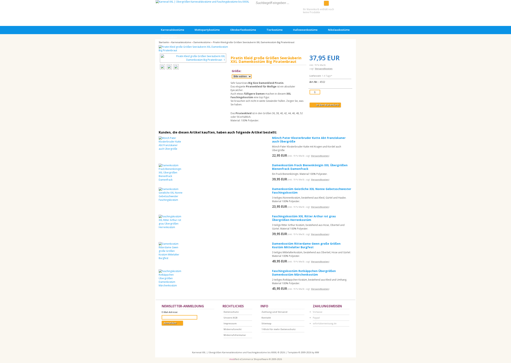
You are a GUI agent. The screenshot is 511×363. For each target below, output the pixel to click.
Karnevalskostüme (172, 30)
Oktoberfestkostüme (243, 30)
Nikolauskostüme (339, 30)
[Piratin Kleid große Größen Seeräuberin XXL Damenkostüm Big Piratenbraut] (194, 48)
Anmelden (172, 322)
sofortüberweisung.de (325, 323)
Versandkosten (324, 68)
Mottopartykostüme (207, 30)
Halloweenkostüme (305, 30)
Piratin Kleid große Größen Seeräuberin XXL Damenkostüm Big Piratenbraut (253, 42)
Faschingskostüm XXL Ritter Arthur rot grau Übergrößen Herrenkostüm (304, 218)
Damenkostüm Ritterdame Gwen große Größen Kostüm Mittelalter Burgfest (306, 245)
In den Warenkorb (325, 104)
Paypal (316, 317)
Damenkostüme (202, 42)
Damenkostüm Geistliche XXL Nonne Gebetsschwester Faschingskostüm (311, 190)
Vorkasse (317, 311)
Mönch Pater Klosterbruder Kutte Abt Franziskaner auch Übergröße (309, 139)
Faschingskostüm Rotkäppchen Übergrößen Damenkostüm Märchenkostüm (304, 272)
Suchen (326, 3)
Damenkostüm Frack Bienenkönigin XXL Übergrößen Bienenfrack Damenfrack (310, 167)
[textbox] (285, 3)
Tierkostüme (274, 30)
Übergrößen (169, 37)
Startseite (164, 42)
